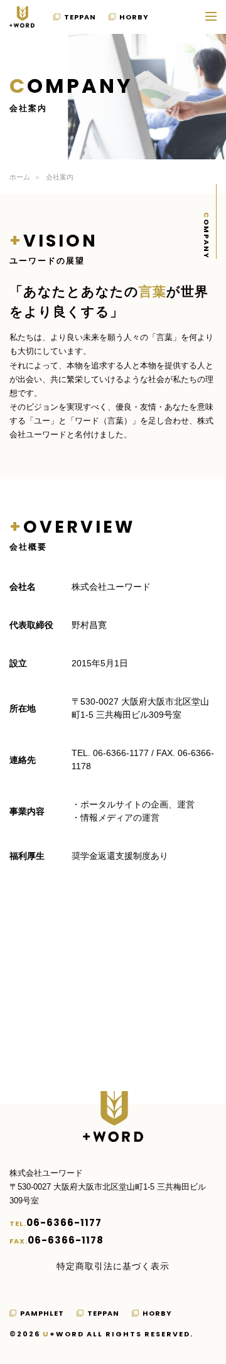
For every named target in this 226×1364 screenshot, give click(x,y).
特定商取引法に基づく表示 (113, 1266)
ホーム (19, 177)
